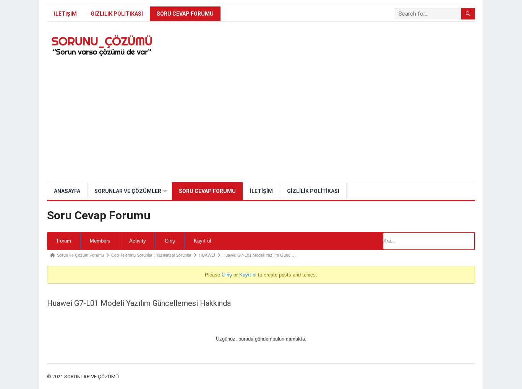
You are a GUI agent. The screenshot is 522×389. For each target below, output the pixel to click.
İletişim (65, 14)
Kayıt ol (202, 241)
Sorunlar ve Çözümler (127, 191)
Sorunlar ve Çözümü (91, 376)
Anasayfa (67, 191)
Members (100, 241)
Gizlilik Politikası (117, 14)
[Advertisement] (261, 124)
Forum (64, 241)
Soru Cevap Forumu (185, 14)
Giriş (170, 241)
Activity (137, 241)
